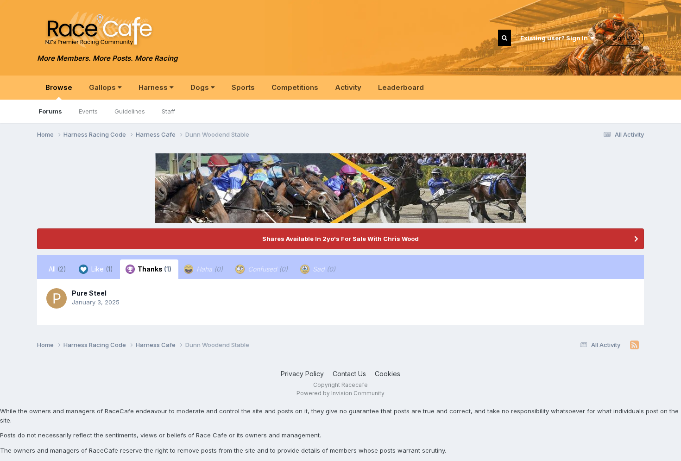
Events (88, 111)
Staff (168, 111)
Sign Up (623, 37)
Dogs (200, 87)
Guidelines (129, 111)
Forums (50, 111)
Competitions (294, 87)
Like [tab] (101, 269)
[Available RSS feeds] (634, 345)
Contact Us (349, 374)
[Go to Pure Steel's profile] (56, 298)
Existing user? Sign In (555, 38)
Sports (243, 87)
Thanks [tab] (153, 269)
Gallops (103, 87)
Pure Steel (89, 293)
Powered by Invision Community (340, 393)
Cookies (387, 374)
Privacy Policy (302, 374)
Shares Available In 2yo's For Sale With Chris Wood (340, 238)
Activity (348, 87)
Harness (154, 87)
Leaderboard (401, 87)
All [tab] (57, 269)
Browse (58, 87)
